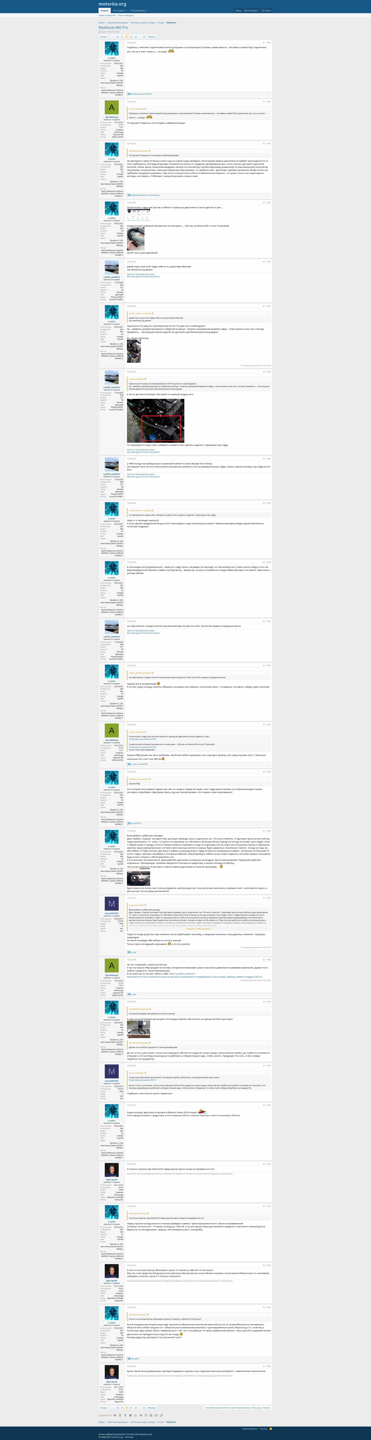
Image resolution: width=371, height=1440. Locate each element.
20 (118, 36)
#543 (269, 1001)
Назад (103, 36)
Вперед (151, 36)
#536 (269, 621)
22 (127, 36)
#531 (269, 306)
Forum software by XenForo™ (125, 1434)
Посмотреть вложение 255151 (142, 1080)
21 (122, 36)
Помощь (264, 1428)
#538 (269, 724)
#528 (269, 143)
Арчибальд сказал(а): (138, 151)
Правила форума (249, 1428)
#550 (269, 1366)
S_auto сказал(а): (136, 109)
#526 (269, 42)
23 (131, 36)
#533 (269, 458)
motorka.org (117, 1437)
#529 (269, 202)
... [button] (113, 36)
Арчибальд (111, 116)
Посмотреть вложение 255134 (142, 739)
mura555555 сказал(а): (139, 1009)
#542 (269, 959)
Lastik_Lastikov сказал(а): (140, 313)
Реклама (129, 1437)
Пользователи (138, 10)
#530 (269, 261)
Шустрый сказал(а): (137, 1213)
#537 (269, 665)
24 (136, 36)
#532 (269, 371)
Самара (120, 73)
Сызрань (119, 130)
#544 (269, 1065)
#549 (269, 1307)
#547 (269, 1206)
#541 (269, 898)
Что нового (119, 10)
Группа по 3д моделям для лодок (140, 274)
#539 (269, 771)
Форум (105, 10)
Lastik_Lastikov (111, 276)
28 (144, 36)
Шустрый (111, 1179)
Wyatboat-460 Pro (113, 27)
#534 (269, 503)
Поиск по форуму (126, 15)
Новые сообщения (107, 15)
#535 (269, 562)
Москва (120, 292)
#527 (269, 101)
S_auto (104, 31)
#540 (269, 831)
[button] (127, 10)
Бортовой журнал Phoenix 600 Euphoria (143, 276)
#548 (269, 1265)
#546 (269, 1164)
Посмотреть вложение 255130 (142, 747)
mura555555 (112, 913)
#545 (269, 1105)
